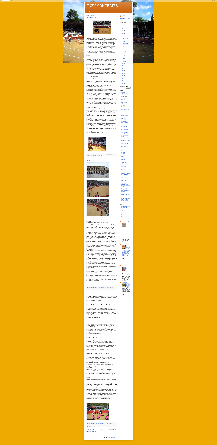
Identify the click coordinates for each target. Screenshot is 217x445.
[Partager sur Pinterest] (111, 153)
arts (122, 108)
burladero (123, 165)
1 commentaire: (101, 153)
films (122, 105)
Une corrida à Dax (91, 17)
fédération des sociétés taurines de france (125, 171)
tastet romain (123, 193)
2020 (123, 36)
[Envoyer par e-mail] (107, 153)
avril (123, 56)
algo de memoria (124, 143)
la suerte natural (124, 126)
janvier (124, 61)
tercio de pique (100, 155)
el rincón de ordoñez (125, 129)
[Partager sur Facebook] (110, 153)
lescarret (108, 425)
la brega (122, 144)
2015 (123, 70)
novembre (125, 39)
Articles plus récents (90, 429)
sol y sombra (123, 163)
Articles (123, 214)
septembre (125, 43)
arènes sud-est (96, 289)
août (123, 50)
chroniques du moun (125, 208)
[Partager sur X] (109, 153)
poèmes (122, 103)
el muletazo (123, 169)
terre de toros (123, 150)
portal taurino (123, 166)
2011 (123, 76)
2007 (123, 83)
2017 (123, 67)
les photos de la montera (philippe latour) (125, 196)
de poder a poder (124, 130)
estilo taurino (124, 244)
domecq (93, 155)
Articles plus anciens (113, 429)
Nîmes (88, 160)
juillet (124, 51)
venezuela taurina (124, 132)
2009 (123, 80)
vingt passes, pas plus (125, 140)
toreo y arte (123, 118)
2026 (123, 26)
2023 (123, 31)
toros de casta (124, 180)
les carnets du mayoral (125, 139)
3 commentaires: (101, 287)
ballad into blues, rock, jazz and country (125, 207)
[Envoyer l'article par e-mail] (105, 153)
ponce (101, 289)
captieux (91, 425)
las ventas (123, 152)
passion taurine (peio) (125, 194)
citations (122, 96)
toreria (122, 157)
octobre (124, 41)
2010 (123, 78)
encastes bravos (124, 201)
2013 (123, 73)
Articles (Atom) (94, 431)
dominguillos (123, 137)
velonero (123, 16)
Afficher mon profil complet (125, 18)
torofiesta (123, 159)
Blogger (113, 437)
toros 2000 (123, 168)
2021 (123, 35)
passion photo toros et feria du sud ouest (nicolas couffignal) (125, 199)
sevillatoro (123, 153)
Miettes (88, 294)
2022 (123, 33)
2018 (123, 65)
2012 (123, 75)
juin (123, 53)
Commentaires (124, 216)
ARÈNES (91, 289)
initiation (122, 100)
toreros (94, 426)
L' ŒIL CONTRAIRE (102, 6)
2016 (123, 68)
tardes (96, 155)
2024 (123, 30)
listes (122, 106)
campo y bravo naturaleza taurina (124, 184)
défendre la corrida (124, 93)
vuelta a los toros (124, 162)
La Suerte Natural (125, 265)
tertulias (122, 156)
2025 (123, 28)
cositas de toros (124, 119)
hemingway (123, 110)
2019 (123, 63)
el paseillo (123, 133)
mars (124, 58)
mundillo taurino (124, 160)
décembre (125, 38)
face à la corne (124, 121)
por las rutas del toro (125, 181)
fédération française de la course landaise (125, 174)
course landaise (104, 425)
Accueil (101, 429)
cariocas (95, 425)
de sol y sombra (124, 155)
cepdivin (122, 210)
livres (122, 95)
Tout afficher (129, 298)
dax (91, 155)
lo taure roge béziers (125, 116)
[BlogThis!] (108, 153)
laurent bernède (124, 178)
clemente (98, 425)
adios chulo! (123, 146)
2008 (123, 81)
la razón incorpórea (125, 122)
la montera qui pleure (125, 141)
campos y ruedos (124, 115)
